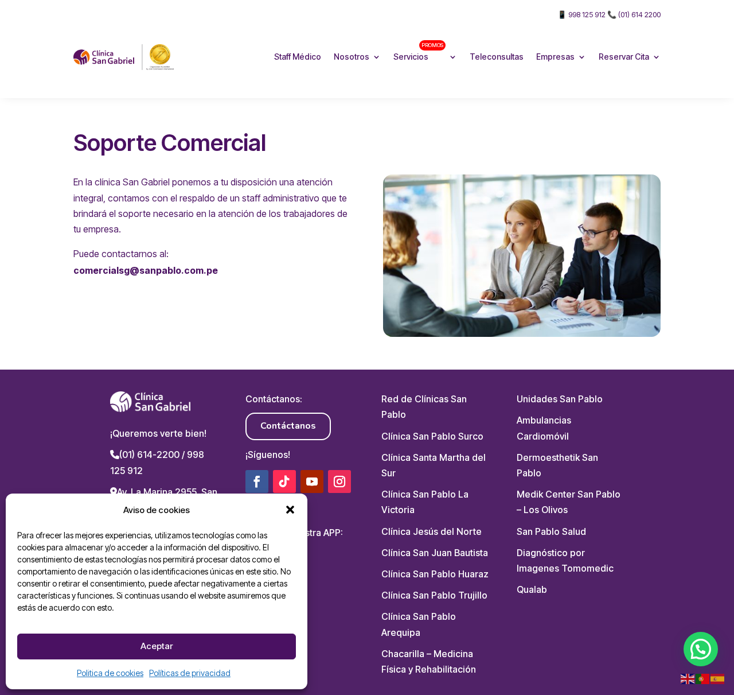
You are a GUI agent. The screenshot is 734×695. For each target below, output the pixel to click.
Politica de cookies (110, 673)
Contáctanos (288, 426)
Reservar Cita (624, 56)
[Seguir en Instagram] (339, 481)
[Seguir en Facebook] (256, 481)
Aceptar (156, 645)
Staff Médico (297, 56)
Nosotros (351, 56)
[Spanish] (717, 678)
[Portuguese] (703, 678)
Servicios (418, 51)
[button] (290, 509)
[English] (688, 678)
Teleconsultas (497, 56)
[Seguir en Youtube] (311, 481)
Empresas (555, 56)
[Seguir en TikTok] (284, 481)
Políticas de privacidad (190, 673)
